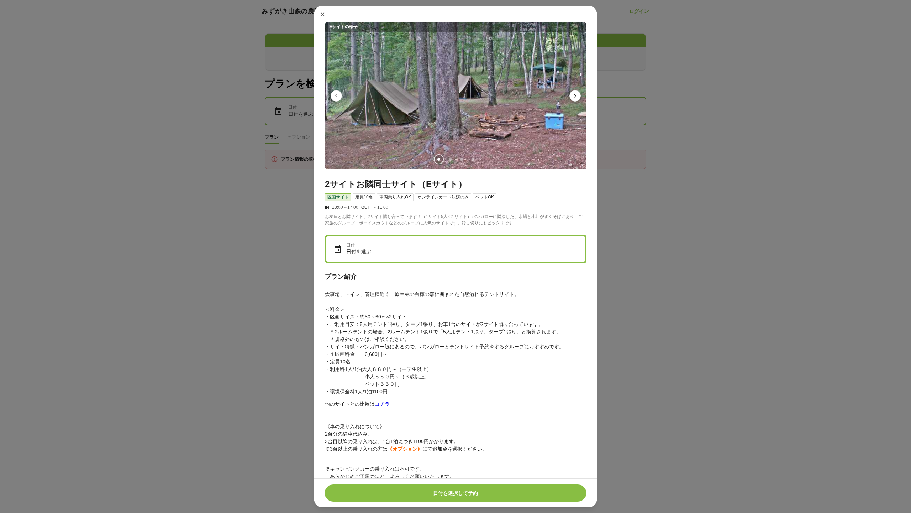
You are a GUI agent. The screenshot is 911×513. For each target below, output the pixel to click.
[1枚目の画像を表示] (438, 159)
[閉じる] (323, 14)
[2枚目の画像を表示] (450, 159)
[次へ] (575, 96)
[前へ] (336, 96)
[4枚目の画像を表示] (472, 159)
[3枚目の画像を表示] (461, 159)
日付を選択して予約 (455, 493)
